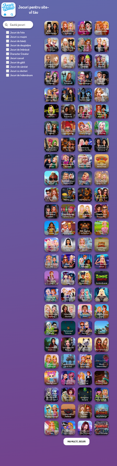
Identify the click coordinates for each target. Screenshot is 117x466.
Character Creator (19, 53)
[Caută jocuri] (12, 14)
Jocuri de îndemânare (21, 75)
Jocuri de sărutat (19, 66)
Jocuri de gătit (17, 62)
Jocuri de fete (17, 32)
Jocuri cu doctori (18, 70)
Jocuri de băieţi (18, 41)
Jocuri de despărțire (20, 45)
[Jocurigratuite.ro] (4, 14)
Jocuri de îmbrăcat (19, 49)
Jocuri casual (17, 58)
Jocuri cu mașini (18, 36)
